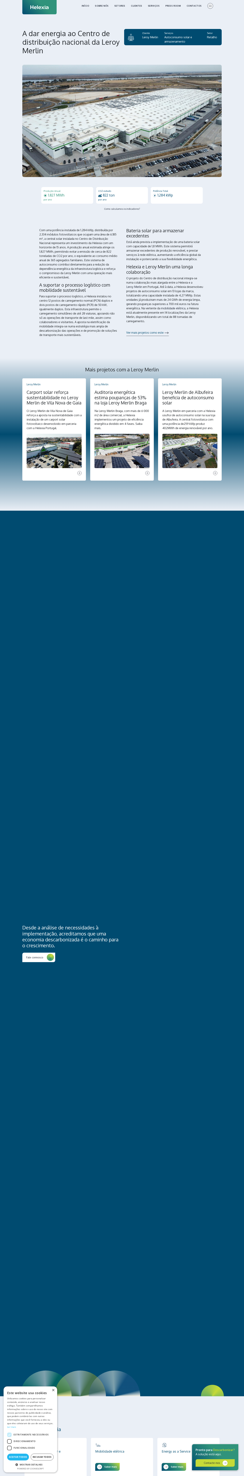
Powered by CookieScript (30, 1468)
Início (85, 5)
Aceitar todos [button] (18, 1456)
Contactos (194, 5)
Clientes (136, 5)
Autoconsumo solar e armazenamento (178, 39)
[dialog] (30, 1429)
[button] (30, 1464)
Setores (119, 5)
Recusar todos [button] (42, 1456)
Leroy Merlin (150, 37)
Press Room (173, 5)
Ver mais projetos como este (145, 332)
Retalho (212, 37)
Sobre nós (101, 5)
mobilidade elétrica (173, 308)
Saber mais (110, 1466)
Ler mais (11, 1426)
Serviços (154, 5)
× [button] (53, 1390)
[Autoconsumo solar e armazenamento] (131, 37)
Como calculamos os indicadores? (122, 208)
